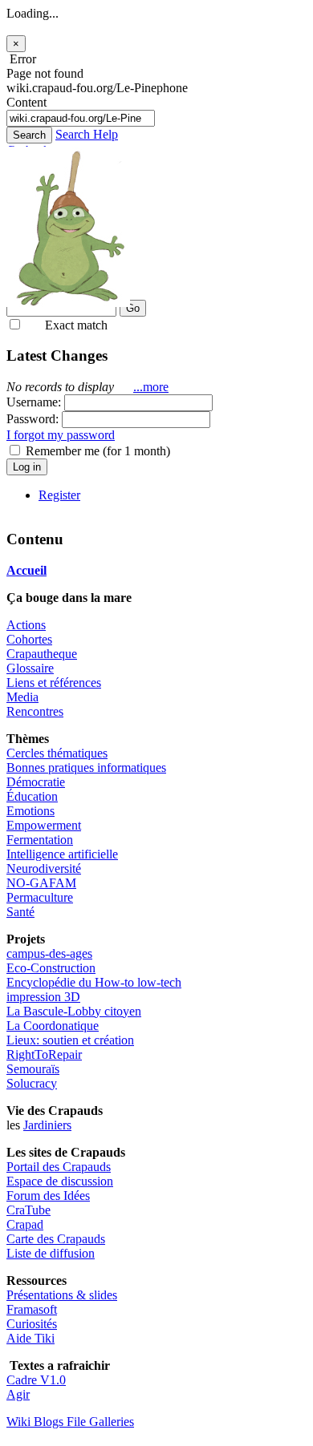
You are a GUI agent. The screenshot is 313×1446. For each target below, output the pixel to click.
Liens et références (53, 682)
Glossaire (30, 668)
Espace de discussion (59, 1181)
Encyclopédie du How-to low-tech (93, 982)
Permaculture (39, 897)
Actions (26, 625)
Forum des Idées (48, 1195)
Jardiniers (47, 1125)
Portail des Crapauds (58, 1166)
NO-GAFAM (41, 883)
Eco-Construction (51, 968)
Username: (35, 402)
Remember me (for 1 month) (96, 451)
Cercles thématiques (57, 753)
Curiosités (31, 1324)
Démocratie (35, 782)
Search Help (86, 134)
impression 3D (43, 997)
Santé (20, 912)
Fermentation (39, 839)
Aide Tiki (30, 1338)
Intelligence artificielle (62, 854)
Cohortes (29, 639)
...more (151, 387)
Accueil (26, 570)
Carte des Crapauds (55, 1239)
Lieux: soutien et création (70, 1040)
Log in (27, 467)
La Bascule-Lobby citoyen (73, 1011)
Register (59, 495)
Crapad (24, 1224)
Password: (32, 419)
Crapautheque (41, 653)
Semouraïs (32, 1069)
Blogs (50, 1421)
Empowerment (43, 825)
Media (22, 697)
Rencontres (34, 711)
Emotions (30, 811)
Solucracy (31, 1083)
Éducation (32, 796)
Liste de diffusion (50, 1253)
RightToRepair (44, 1054)
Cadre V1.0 (36, 1380)
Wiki (20, 1421)
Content (26, 102)
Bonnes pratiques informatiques (86, 767)
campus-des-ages (49, 953)
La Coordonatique (52, 1025)
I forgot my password (60, 435)
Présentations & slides (61, 1295)
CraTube (28, 1210)
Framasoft (31, 1309)
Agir (18, 1394)
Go (133, 308)
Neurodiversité (43, 868)
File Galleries (100, 1421)
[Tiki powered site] (68, 302)
